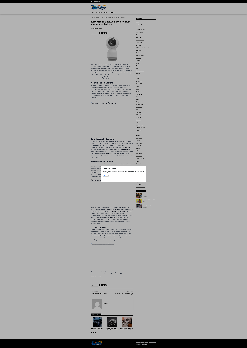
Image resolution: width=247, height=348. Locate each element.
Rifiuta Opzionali (123, 179)
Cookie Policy (106, 175)
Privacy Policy (112, 175)
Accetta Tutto (137, 179)
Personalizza (109, 179)
